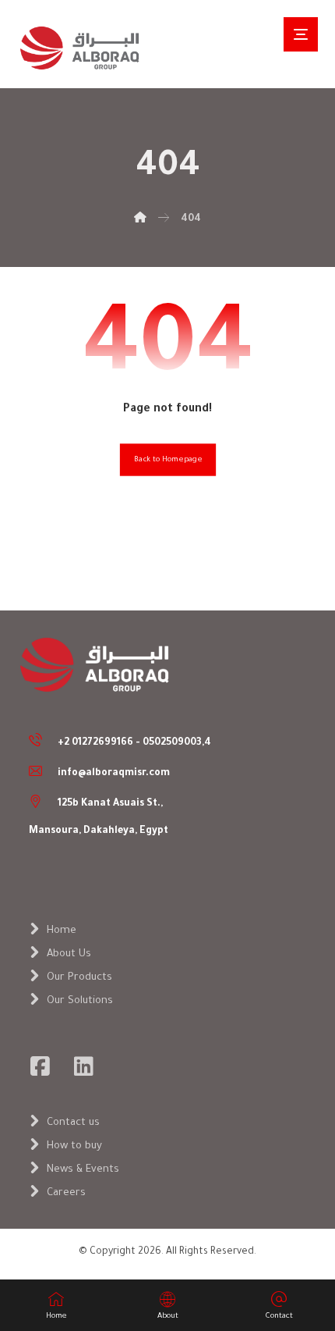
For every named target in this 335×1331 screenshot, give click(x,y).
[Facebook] (40, 1066)
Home (61, 931)
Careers (66, 1193)
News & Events (83, 1170)
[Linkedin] (84, 1066)
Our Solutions (80, 1001)
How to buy (74, 1146)
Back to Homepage (167, 460)
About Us (69, 954)
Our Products (79, 978)
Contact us (73, 1123)
